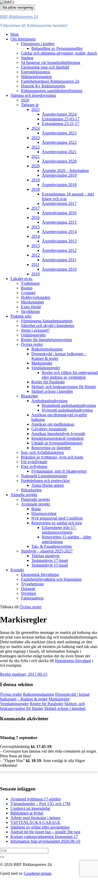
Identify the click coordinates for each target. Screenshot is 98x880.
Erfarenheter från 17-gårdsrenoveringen (59, 529)
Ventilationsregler (45, 368)
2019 (35, 180)
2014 (35, 236)
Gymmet (28, 292)
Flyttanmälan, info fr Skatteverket (59, 471)
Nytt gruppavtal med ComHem (57, 518)
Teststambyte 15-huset (49, 565)
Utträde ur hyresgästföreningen (56, 443)
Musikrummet (32, 302)
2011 (35, 264)
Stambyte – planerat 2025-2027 (47, 551)
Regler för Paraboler (48, 382)
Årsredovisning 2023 (59, 133)
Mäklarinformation (36, 76)
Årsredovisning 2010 (59, 269)
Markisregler (41, 363)
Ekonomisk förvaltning (40, 574)
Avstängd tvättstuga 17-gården (35, 799)
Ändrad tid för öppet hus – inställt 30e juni (45, 832)
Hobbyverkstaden (35, 297)
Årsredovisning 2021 (59, 152)
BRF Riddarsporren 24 (19, 16)
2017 (35, 208)
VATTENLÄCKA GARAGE (35, 822)
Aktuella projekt (23, 494)
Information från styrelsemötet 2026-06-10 (45, 841)
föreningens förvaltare (73, 660)
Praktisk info (20, 316)
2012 (35, 255)
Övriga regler (32, 344)
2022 (35, 147)
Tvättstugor (30, 283)
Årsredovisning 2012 (59, 250)
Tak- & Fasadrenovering (51, 546)
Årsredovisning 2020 (59, 161)
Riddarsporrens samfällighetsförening (51, 90)
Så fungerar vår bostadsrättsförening (50, 62)
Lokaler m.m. (21, 278)
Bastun (26, 288)
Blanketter (29, 396)
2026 (25, 100)
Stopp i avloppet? (35, 330)
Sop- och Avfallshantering (42, 452)
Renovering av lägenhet (51, 447)
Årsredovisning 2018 (59, 184)
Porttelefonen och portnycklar (45, 480)
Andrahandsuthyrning (49, 401)
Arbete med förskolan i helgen (35, 818)
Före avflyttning (34, 466)
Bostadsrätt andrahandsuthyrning (69, 405)
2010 (35, 274)
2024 (35, 128)
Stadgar (27, 58)
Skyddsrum (30, 311)
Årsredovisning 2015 (59, 222)
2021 (35, 156)
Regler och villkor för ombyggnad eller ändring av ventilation (70, 374)
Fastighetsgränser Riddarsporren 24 (50, 81)
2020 (35, 166)
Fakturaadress (32, 598)
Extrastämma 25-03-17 (60, 119)
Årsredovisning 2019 (59, 175)
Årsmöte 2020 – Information (65, 170)
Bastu (36, 509)
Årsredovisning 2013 (59, 241)
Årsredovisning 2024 (59, 114)
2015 (35, 227)
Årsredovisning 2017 (59, 203)
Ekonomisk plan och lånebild (45, 67)
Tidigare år (30, 105)
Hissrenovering (43, 513)
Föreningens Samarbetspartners (46, 321)
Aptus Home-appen (47, 485)
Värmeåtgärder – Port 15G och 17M (40, 803)
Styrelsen (28, 593)
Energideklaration (35, 72)
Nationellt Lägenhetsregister (44, 476)
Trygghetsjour (32, 584)
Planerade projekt (35, 499)
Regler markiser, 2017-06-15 (23, 674)
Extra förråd (31, 307)
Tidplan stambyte (45, 556)
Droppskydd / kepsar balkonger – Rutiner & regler (45, 696)
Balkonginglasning (46, 349)
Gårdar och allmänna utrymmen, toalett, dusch (59, 53)
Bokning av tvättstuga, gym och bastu (52, 457)
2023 (35, 137)
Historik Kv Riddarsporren (43, 86)
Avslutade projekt (35, 504)
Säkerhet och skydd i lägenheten (47, 325)
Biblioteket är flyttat (26, 813)
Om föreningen (23, 39)
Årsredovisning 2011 (59, 260)
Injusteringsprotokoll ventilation (57, 438)
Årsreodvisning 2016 (59, 213)
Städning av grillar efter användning (40, 827)
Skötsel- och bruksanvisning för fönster (63, 386)
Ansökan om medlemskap (52, 424)
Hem (14, 34)
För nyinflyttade (34, 462)
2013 (35, 245)
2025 (35, 109)
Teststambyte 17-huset (49, 560)
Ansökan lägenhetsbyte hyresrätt (58, 433)
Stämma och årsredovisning (33, 95)
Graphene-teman (37, 873)
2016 (35, 217)
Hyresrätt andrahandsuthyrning (67, 410)
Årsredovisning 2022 (59, 142)
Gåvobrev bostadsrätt (48, 429)
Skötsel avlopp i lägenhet (52, 391)
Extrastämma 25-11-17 (60, 123)
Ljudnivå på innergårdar (30, 808)
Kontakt (17, 570)
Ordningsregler (33, 335)
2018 (35, 189)
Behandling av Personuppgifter (57, 48)
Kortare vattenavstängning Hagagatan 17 (44, 836)
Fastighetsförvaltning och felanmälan (51, 579)
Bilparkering (31, 490)
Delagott (28, 588)
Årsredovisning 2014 (59, 231)
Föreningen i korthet (37, 43)
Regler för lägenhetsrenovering (46, 339)
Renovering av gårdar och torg (56, 523)
